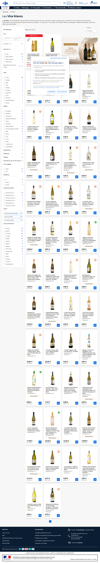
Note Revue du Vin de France (12, 160)
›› (73, 521)
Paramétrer (51, 91)
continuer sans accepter (58, 58)
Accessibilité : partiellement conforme (45, 540)
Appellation (7, 150)
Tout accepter (62, 91)
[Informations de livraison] (76, 3)
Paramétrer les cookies (41, 543)
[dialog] (50, 75)
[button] (83, 3)
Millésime (6, 153)
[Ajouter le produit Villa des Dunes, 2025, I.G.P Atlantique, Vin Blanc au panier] (95, 176)
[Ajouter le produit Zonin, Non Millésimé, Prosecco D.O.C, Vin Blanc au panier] (76, 101)
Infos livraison (6, 540)
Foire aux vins (6, 532)
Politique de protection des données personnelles (48, 535)
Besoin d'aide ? (6, 543)
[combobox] (37, 3)
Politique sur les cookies (41, 538)
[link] (5, 5)
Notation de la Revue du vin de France (12, 538)
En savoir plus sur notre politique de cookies (48, 87)
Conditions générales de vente (43, 532)
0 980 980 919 (75, 535)
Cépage (6, 157)
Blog (3, 535)
